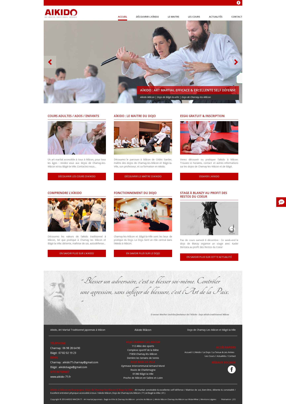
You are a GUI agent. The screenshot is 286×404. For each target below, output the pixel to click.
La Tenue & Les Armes (223, 352)
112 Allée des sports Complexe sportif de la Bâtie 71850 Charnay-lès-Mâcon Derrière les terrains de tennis (143, 351)
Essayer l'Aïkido (209, 176)
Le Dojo (206, 352)
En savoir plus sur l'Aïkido (77, 253)
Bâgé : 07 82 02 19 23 (63, 353)
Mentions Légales (208, 399)
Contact (236, 16)
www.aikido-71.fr (60, 377)
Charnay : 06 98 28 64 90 (65, 348)
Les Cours (194, 16)
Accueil (122, 16)
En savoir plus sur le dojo (143, 253)
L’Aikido (197, 352)
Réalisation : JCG (228, 399)
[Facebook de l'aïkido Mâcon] (232, 369)
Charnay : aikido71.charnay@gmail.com (74, 362)
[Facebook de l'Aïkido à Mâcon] (238, 3)
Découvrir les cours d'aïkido (76, 176)
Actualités (215, 16)
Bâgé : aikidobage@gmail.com (68, 367)
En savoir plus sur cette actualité (209, 257)
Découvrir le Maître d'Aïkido (143, 176)
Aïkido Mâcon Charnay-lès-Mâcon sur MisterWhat (176, 399)
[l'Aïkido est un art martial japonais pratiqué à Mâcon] (61, 13)
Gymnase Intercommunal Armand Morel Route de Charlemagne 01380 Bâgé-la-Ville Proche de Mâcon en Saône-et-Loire (143, 371)
